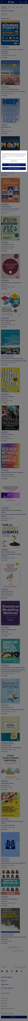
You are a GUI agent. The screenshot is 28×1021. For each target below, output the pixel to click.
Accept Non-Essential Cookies (14, 164)
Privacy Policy (17, 156)
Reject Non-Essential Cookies (14, 168)
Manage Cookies (14, 160)
